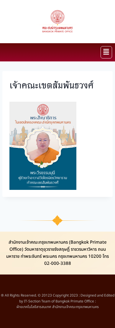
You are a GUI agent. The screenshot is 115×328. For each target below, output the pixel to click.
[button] (106, 52)
